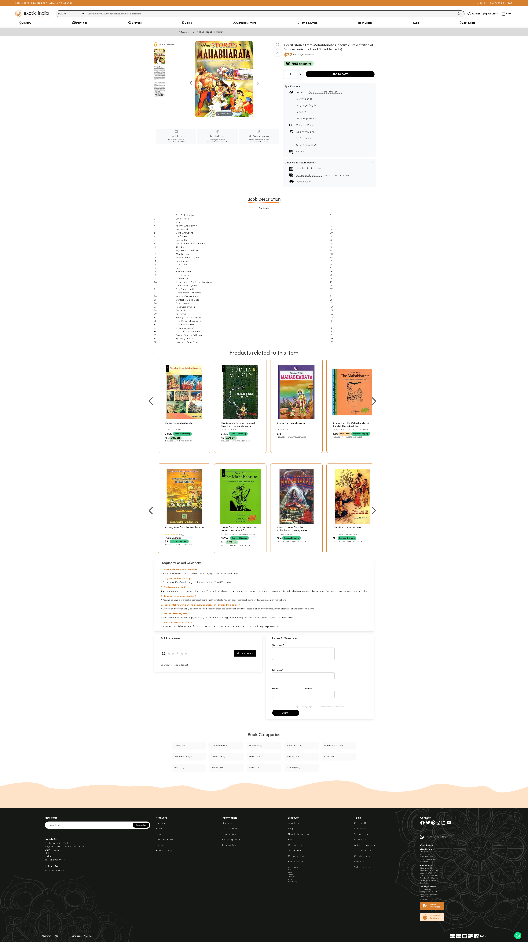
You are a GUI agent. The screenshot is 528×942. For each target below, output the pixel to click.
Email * (275, 688)
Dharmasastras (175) (183, 756)
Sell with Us (361, 834)
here (231, 617)
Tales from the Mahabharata (348, 527)
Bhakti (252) (254, 756)
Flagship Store (427, 849)
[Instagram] (438, 823)
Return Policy (229, 828)
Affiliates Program (364, 845)
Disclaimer (228, 823)
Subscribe (141, 825)
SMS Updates (361, 867)
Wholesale (360, 839)
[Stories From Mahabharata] (184, 418)
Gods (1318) (329, 756)
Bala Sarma (285, 430)
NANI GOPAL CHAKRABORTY (347, 534)
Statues (160, 823)
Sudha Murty (230, 430)
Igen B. (308, 98)
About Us (293, 823)
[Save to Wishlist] (277, 46)
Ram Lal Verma (174, 537)
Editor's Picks (295, 861)
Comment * (278, 645)
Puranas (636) (255, 745)
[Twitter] (428, 823)
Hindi (193, 32)
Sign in (481, 3)
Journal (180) (217, 767)
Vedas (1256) (179, 745)
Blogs (291, 839)
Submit (285, 712)
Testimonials (295, 850)
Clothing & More (165, 839)
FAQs (291, 828)
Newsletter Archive (299, 834)
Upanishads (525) (219, 745)
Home (174, 32)
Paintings (161, 845)
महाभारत (219, 32)
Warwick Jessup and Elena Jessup (352, 430)
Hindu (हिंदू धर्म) (205, 32)
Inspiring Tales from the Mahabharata (184, 527)
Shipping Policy (231, 839)
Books (184, 32)
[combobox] (270, 13)
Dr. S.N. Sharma (174, 430)
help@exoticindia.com (303, 608)
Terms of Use (324, 707)
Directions (424, 862)
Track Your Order (363, 850)
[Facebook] (422, 823)
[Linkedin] (443, 823)
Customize (360, 828)
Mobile (308, 688)
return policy (361, 591)
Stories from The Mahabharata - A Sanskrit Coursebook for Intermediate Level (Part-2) (239, 530)
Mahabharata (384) (333, 745)
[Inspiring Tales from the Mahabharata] (184, 523)
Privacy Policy (338, 707)
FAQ (510, 3)
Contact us (497, 3)
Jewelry (160, 834)
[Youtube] (448, 823)
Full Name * (277, 670)
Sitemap (359, 861)
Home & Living (164, 850)
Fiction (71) (254, 767)
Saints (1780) (293, 756)
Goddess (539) (218, 756)
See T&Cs (181, 142)
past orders (254, 617)
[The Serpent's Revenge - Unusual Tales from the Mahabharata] (240, 418)
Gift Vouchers (362, 856)
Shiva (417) (179, 767)
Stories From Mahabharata (179, 423)
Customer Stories (298, 856)
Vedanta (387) (293, 767)
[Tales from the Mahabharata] (352, 523)
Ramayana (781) (294, 745)
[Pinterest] (433, 823)
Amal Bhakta (286, 534)
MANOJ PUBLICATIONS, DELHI (325, 92)
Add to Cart (340, 74)
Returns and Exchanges (309, 175)
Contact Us (360, 823)
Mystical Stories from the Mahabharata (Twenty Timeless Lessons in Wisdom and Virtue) (293, 530)
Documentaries (297, 845)
